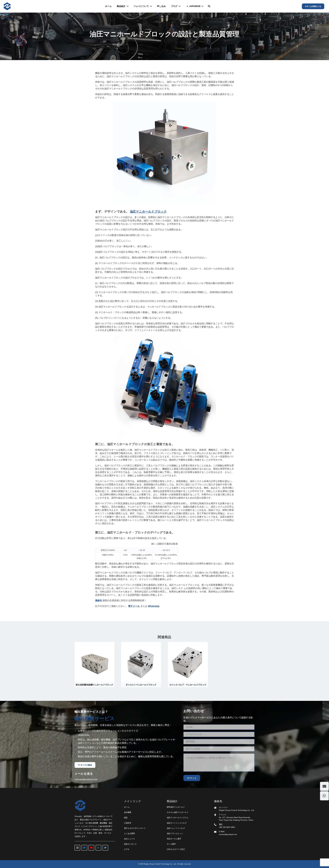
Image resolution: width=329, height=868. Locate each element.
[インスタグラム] (77, 848)
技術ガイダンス (130, 844)
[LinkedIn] (98, 848)
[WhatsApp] (324, 795)
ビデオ (126, 849)
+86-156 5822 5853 (227, 827)
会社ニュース (129, 839)
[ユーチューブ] (91, 848)
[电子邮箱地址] (324, 786)
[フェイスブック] (84, 848)
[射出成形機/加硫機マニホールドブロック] (94, 643)
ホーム (126, 807)
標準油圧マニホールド (176, 807)
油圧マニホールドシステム (177, 818)
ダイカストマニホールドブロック (141, 685)
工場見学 (127, 823)
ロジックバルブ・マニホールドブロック (187, 685)
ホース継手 (171, 844)
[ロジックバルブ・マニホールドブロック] (188, 643)
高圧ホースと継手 (174, 839)
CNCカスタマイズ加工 (176, 849)
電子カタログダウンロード (135, 828)
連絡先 (98, 600)
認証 (126, 818)
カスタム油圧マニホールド (177, 812)
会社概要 (127, 812)
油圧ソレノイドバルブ (176, 828)
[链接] (7, 6)
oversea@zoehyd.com (86, 779)
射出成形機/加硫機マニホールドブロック (94, 685)
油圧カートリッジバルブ (177, 823)
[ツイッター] (105, 848)
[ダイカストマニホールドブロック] (141, 643)
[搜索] (209, 6)
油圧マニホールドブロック (148, 211)
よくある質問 (129, 833)
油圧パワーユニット (175, 833)
